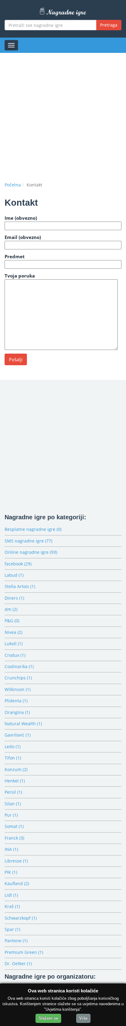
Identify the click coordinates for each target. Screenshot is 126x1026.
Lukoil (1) (14, 643)
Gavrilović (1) (18, 735)
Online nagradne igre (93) (31, 552)
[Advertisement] (63, 116)
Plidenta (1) (16, 701)
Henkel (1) (15, 781)
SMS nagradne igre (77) (28, 541)
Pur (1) (11, 815)
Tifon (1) (13, 758)
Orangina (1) (17, 712)
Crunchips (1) (18, 678)
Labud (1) (14, 575)
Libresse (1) (16, 861)
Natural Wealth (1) (23, 723)
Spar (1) (12, 929)
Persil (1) (13, 792)
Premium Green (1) (24, 952)
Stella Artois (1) (20, 586)
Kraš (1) (12, 906)
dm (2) (11, 609)
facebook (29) (18, 564)
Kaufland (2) (17, 883)
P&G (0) (12, 620)
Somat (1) (14, 826)
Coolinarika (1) (19, 666)
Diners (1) (14, 598)
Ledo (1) (12, 746)
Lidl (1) (11, 895)
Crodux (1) (15, 655)
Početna (13, 185)
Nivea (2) (13, 632)
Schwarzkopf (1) (21, 918)
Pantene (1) (16, 940)
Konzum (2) (16, 769)
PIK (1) (11, 872)
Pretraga (108, 25)
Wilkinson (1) (18, 689)
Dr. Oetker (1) (18, 963)
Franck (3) (14, 838)
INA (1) (11, 849)
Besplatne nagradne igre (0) (33, 529)
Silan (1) (13, 804)
